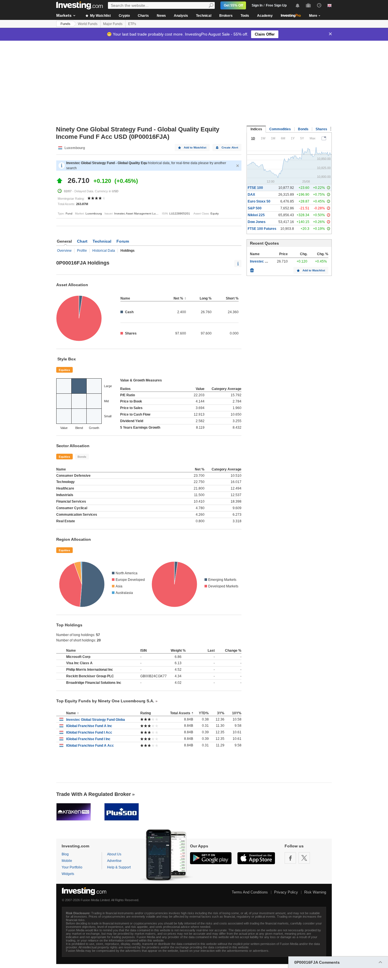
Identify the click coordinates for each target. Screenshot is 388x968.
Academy (265, 16)
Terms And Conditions (250, 892)
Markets (64, 15)
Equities (64, 369)
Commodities (280, 129)
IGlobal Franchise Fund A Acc (90, 746)
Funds (65, 24)
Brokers (226, 16)
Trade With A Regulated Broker (93, 794)
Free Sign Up (276, 5)
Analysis (181, 16)
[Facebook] (290, 858)
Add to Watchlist (195, 147)
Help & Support (119, 867)
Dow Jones (257, 222)
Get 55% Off (233, 5)
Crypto (124, 16)
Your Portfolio (72, 867)
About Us (114, 854)
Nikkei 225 (256, 215)
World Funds (87, 24)
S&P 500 (255, 208)
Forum (122, 241)
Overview (64, 251)
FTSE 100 (255, 188)
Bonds (82, 456)
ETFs (132, 24)
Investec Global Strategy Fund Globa (95, 720)
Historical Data (103, 251)
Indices (256, 129)
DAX (251, 195)
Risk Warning (315, 892)
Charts (143, 16)
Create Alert (230, 147)
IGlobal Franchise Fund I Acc (89, 732)
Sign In (257, 5)
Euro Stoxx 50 (259, 201)
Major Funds (112, 24)
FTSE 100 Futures (262, 229)
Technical (203, 16)
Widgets (68, 874)
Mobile (67, 861)
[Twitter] (304, 858)
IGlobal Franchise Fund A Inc (89, 726)
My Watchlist (100, 16)
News (161, 16)
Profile (82, 251)
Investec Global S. (264, 261)
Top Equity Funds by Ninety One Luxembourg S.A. (105, 701)
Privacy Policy (286, 892)
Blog (65, 854)
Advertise (114, 861)
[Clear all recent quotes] (252, 269)
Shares (321, 129)
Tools (245, 16)
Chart (82, 241)
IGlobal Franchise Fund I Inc (88, 739)
